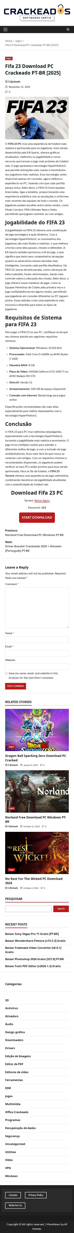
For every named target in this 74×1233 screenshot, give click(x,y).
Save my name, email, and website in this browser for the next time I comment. (33, 675)
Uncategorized (15, 1144)
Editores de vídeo (16, 1072)
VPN (8, 1168)
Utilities (10, 1152)
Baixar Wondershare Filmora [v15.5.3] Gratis (35, 941)
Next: (33, 546)
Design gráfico (15, 1032)
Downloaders (14, 1040)
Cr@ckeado (14, 82)
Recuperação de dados (20, 1128)
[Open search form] (68, 29)
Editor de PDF (14, 1064)
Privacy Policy (36, 1195)
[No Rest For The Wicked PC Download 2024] (37, 853)
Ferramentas (14, 1080)
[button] (5, 29)
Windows (11, 1176)
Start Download (37, 517)
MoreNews (53, 1224)
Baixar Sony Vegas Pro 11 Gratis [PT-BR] (32, 934)
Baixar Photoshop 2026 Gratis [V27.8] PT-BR (34, 959)
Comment (12, 584)
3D (7, 1000)
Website (10, 660)
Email (9, 646)
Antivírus (11, 1008)
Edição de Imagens (18, 1056)
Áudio (9, 1024)
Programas (12, 1120)
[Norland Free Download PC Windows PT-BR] (37, 791)
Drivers (10, 1048)
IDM (8, 1088)
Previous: (34, 533)
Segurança (12, 1136)
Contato (13, 1195)
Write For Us (15, 1205)
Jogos (9, 58)
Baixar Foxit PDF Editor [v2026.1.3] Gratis (33, 966)
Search (61, 909)
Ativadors (11, 1016)
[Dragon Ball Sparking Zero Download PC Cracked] (37, 730)
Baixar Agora (42, 500)
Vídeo (9, 1160)
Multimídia (12, 1104)
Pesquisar (13, 899)
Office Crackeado (16, 1112)
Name (9, 633)
